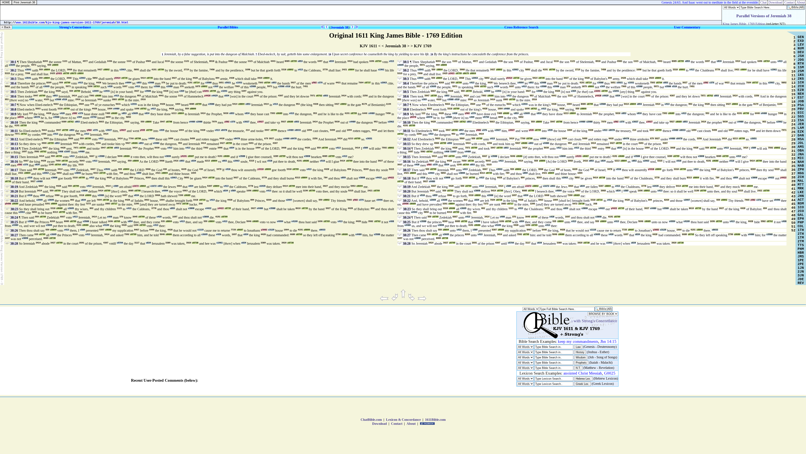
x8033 (297, 130)
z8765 (117, 221)
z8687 (191, 156)
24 (431, 54)
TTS (801, 245)
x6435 (262, 186)
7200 (180, 195)
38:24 (14, 217)
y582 (314, 83)
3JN (801, 275)
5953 (353, 186)
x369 (215, 86)
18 (793, 102)
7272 (88, 204)
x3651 (369, 138)
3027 (174, 78)
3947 (35, 96)
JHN (801, 196)
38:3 (13, 79)
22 (793, 117)
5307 (209, 186)
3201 (47, 204)
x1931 (239, 83)
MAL (801, 181)
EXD (801, 41)
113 (31, 113)
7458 (212, 70)
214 (248, 130)
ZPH (801, 170)
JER (801, 124)
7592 (384, 148)
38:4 (13, 83)
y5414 (117, 78)
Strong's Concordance (75, 27)
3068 (69, 70)
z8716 (202, 200)
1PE (801, 260)
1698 (247, 70)
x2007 (289, 200)
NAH (801, 162)
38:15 (14, 157)
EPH (801, 219)
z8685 (255, 221)
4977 (85, 61)
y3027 (260, 122)
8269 (48, 83)
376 (163, 83)
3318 (283, 70)
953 (139, 96)
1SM (801, 67)
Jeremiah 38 (339, 27)
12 (793, 79)
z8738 (211, 178)
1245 (51, 165)
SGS (801, 117)
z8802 (106, 70)
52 (793, 230)
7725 (233, 230)
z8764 (378, 61)
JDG (801, 60)
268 (201, 204)
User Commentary (687, 27)
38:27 (14, 235)
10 (793, 72)
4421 (338, 83)
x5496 (379, 200)
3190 (305, 191)
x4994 (128, 83)
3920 (259, 78)
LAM (801, 128)
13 (793, 83)
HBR (801, 253)
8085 (287, 61)
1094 (309, 130)
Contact (396, 423)
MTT (801, 185)
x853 (300, 61)
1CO (801, 207)
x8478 (37, 117)
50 (793, 223)
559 (49, 65)
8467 (136, 230)
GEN (801, 37)
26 (793, 132)
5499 (332, 130)
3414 (349, 61)
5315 (7, 73)
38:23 (14, 209)
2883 (114, 99)
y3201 (206, 91)
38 (793, 177)
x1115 (200, 230)
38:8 (13, 109)
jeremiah (108, 22)
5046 (120, 156)
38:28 (14, 243)
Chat (763, 2)
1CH (801, 82)
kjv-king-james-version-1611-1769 (73, 22)
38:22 (14, 200)
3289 (275, 156)
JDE (801, 279)
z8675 (73, 73)
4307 (280, 96)
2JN (801, 272)
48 (793, 215)
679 (266, 138)
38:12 (14, 139)
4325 (46, 99)
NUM (801, 48)
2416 (175, 161)
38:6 (13, 96)
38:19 (14, 187)
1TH (801, 230)
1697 (319, 61)
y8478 (20, 117)
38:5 (13, 92)
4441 (273, 61)
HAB (801, 166)
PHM (801, 249)
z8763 (96, 86)
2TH (801, 234)
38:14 (14, 148)
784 (121, 173)
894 (217, 78)
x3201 (224, 91)
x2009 (95, 91)
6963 (185, 191)
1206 (136, 204)
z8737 (367, 83)
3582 (36, 151)
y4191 (184, 156)
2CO (801, 211)
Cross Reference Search (521, 27)
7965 (237, 86)
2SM (801, 71)
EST (801, 98)
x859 (138, 173)
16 (793, 94)
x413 (391, 61)
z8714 (196, 83)
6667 (40, 91)
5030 (225, 113)
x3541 (28, 70)
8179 (364, 104)
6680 (64, 122)
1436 (109, 61)
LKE (801, 192)
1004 (177, 104)
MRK (801, 188)
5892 (136, 70)
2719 (186, 70)
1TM (801, 238)
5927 (283, 122)
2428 (231, 78)
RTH (801, 64)
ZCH (801, 177)
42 (793, 193)
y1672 (135, 186)
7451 (305, 86)
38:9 (13, 114)
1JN (801, 268)
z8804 (47, 70)
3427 (99, 70)
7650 (58, 161)
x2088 (151, 83)
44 (793, 200)
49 (793, 219)
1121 (64, 61)
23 (793, 121)
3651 (221, 83)
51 (793, 227)
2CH (801, 86)
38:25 (14, 222)
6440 (364, 113)
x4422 (379, 178)
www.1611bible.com (30, 22)
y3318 (260, 169)
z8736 (124, 78)
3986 (57, 195)
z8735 (150, 78)
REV (801, 283)
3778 (325, 70)
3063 (146, 200)
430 (165, 169)
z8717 (114, 204)
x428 (110, 86)
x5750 (93, 117)
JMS (801, 257)
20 (793, 109)
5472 (178, 204)
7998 (27, 73)
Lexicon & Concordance (403, 419)
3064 (179, 186)
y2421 (59, 73)
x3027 (246, 122)
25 (793, 128)
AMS (801, 147)
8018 (211, 61)
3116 (167, 61)
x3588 (208, 83)
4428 (195, 78)
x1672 (153, 186)
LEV (801, 45)
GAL (801, 215)
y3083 (264, 230)
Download (379, 423)
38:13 (14, 144)
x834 (331, 61)
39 (793, 181)
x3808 (168, 156)
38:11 (14, 131)
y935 (142, 130)
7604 (361, 83)
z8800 (55, 65)
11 (793, 75)
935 (163, 221)
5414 (143, 78)
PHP (801, 222)
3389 (167, 243)
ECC (801, 113)
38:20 (14, 191)
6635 (183, 169)
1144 (388, 104)
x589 (365, 148)
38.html (122, 22)
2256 (365, 96)
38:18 (14, 178)
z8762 (319, 96)
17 (793, 98)
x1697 (67, 151)
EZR (801, 90)
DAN (801, 135)
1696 (371, 61)
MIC (801, 158)
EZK (801, 132)
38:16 (14, 161)
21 (793, 113)
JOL (801, 143)
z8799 (293, 61)
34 (793, 162)
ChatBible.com (371, 419)
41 (793, 189)
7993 (91, 96)
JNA (801, 154)
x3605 (12, 65)
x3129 (271, 230)
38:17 (14, 170)
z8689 (114, 113)
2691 (256, 96)
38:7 (13, 105)
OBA (801, 151)
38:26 (14, 230)
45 (793, 204)
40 (793, 185)
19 (793, 106)
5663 (56, 104)
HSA (801, 139)
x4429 (214, 96)
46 (793, 208)
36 (793, 170)
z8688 (59, 208)
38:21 (14, 196)
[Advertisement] (403, 408)
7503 (260, 83)
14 (329, 54)
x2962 (391, 122)
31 (793, 151)
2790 (338, 234)
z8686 (98, 96)
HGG (801, 173)
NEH (801, 94)
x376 (320, 83)
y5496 (8, 204)
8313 (95, 173)
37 (793, 174)
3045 (134, 217)
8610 (298, 208)
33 (793, 159)
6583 (148, 61)
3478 (218, 169)
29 (793, 143)
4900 (44, 143)
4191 (154, 70)
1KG (801, 75)
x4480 (116, 109)
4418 (374, 130)
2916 (77, 99)
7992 (205, 148)
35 (793, 166)
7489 (107, 113)
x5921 (228, 83)
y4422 (391, 178)
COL (801, 226)
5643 (82, 161)
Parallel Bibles (228, 27)
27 (793, 136)
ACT (801, 200)
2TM (801, 241)
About (411, 423)
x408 (60, 151)
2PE (801, 264)
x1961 (381, 70)
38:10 (14, 122)
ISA (801, 120)
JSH (801, 56)
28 (793, 140)
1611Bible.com (435, 419)
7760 (131, 138)
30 (793, 147)
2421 (344, 70)
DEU (801, 52)
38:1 (13, 62)
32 (793, 155)
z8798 (169, 122)
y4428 (207, 96)
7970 (214, 122)
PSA (801, 105)
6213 (174, 113)
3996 (219, 148)
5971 (33, 65)
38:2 (13, 70)
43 (793, 196)
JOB (801, 101)
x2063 (122, 70)
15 (793, 90)
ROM (801, 204)
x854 (130, 221)
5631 (118, 104)
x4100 (294, 221)
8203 (45, 61)
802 (72, 200)
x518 (287, 86)
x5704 (120, 243)
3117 (136, 243)
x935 (161, 130)
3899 (108, 117)
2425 (52, 73)
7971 (312, 96)
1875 (197, 86)
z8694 (359, 186)
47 (793, 212)
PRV (801, 109)
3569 (81, 104)
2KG (801, 79)
